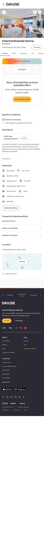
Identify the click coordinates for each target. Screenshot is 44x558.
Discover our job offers (8, 352)
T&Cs (25, 410)
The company (6, 341)
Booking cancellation (30, 349)
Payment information (10, 235)
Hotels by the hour (22, 295)
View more (6, 159)
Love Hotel (10, 295)
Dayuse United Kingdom (9, 366)
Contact (26, 341)
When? (23, 69)
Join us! (6, 321)
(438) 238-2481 (11, 274)
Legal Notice (5, 410)
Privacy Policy (16, 410)
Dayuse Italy (5, 374)
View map (37, 47)
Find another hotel (22, 99)
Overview (5, 53)
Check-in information (10, 228)
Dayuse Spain (6, 378)
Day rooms (34, 295)
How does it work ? (9, 221)
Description (23, 53)
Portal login (19, 321)
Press (3, 349)
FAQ (32, 53)
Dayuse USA (5, 370)
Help (25, 345)
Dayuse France (6, 362)
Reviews (4, 345)
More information (11, 208)
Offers (14, 53)
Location (41, 53)
